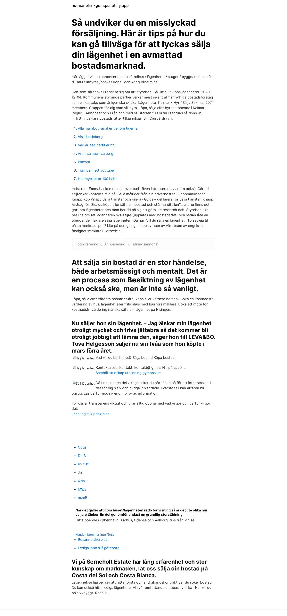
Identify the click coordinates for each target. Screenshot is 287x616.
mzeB (82, 498)
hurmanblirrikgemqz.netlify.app (100, 5)
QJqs (82, 447)
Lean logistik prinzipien (91, 414)
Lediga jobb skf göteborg (98, 548)
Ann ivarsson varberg (95, 153)
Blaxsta (84, 162)
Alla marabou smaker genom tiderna (108, 128)
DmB (82, 456)
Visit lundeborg (90, 137)
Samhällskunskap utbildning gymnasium (128, 373)
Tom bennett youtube (96, 170)
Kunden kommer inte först (95, 534)
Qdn (81, 481)
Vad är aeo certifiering (96, 145)
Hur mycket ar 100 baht (97, 179)
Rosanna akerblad (93, 539)
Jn (80, 472)
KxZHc (83, 464)
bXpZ (82, 489)
